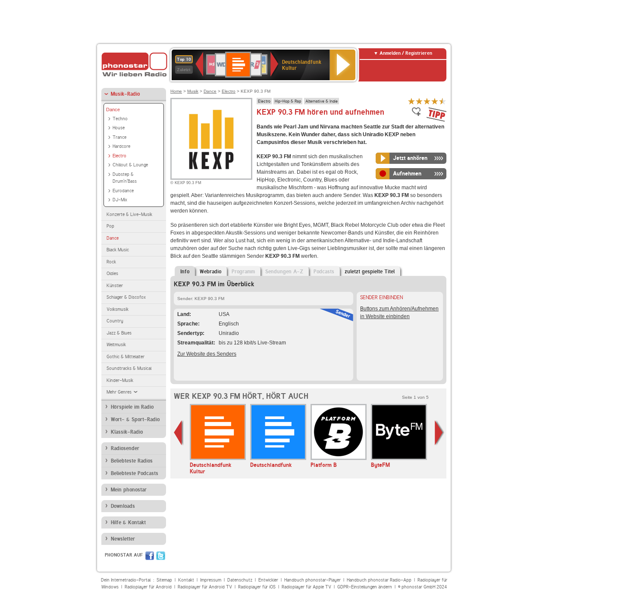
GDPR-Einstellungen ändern (364, 587)
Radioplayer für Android (148, 587)
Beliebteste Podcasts (134, 473)
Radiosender (125, 448)
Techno (120, 119)
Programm (243, 272)
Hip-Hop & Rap (288, 100)
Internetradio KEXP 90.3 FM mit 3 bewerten (427, 101)
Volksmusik (118, 309)
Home (176, 91)
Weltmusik (116, 344)
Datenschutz (239, 580)
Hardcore (121, 146)
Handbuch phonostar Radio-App (379, 580)
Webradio (210, 272)
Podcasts (324, 272)
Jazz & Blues (119, 333)
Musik (192, 91)
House (119, 128)
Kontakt (186, 580)
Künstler (115, 285)
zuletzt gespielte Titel (370, 272)
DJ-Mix (120, 200)
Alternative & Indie (321, 100)
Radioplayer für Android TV (205, 587)
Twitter (160, 555)
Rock (111, 262)
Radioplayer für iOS (257, 587)
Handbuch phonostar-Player (312, 580)
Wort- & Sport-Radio (135, 419)
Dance (113, 109)
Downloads (123, 506)
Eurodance (123, 191)
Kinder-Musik (120, 380)
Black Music (118, 250)
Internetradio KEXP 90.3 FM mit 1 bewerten (411, 101)
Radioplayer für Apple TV (306, 587)
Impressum (210, 580)
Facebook (149, 555)
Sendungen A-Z (284, 272)
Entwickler (268, 580)
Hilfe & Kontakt (128, 522)
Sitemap (164, 580)
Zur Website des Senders (206, 354)
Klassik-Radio (127, 432)
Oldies (112, 273)
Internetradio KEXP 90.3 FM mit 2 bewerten (419, 101)
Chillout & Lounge (130, 165)
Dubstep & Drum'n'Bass (125, 178)
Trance (119, 137)
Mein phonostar (129, 490)
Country (115, 321)
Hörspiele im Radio (132, 407)
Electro (119, 156)
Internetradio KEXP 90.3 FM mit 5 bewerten (442, 101)
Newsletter (123, 539)
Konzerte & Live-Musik (129, 214)
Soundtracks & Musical (129, 368)
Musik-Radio (125, 94)
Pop (110, 226)
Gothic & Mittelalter (125, 357)
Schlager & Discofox (126, 297)
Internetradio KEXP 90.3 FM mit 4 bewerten (435, 101)
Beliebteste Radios (132, 461)
